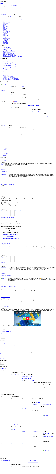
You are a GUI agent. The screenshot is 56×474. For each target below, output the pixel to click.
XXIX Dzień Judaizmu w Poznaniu (9, 54)
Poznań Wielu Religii (6, 348)
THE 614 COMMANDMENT (45, 404)
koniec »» (36, 350)
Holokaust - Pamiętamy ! (7, 52)
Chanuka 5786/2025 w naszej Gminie (9, 55)
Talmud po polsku (6, 61)
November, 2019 (5, 144)
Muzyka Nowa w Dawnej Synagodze (7, 184)
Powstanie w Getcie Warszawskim (9, 48)
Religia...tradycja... (6, 26)
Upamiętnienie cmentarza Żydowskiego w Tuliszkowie (12, 56)
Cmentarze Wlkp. (6, 32)
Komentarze (5, 33)
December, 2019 (5, 143)
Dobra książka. (5, 39)
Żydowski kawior (6, 69)
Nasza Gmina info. (22, 19)
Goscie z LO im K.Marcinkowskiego (9, 47)
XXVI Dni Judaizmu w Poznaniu (6, 328)
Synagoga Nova (5, 35)
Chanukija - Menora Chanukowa (8, 63)
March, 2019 (5, 149)
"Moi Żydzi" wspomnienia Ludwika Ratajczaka (11, 79)
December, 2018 (5, 151)
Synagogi (4, 34)
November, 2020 (5, 138)
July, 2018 (4, 155)
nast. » (33, 350)
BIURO (1, 3)
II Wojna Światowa (6, 68)
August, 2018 (5, 154)
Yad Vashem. (5, 30)
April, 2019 (5, 148)
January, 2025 (22, 136)
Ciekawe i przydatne (6, 38)
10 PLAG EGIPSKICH (7, 65)
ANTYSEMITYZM (6, 31)
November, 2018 (5, 152)
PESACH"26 (5, 49)
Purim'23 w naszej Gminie (5, 254)
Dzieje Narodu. (5, 20)
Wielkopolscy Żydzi (6, 22)
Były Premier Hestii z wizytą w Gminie (7, 160)
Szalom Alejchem (6, 70)
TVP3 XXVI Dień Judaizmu (6, 306)
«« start (19, 350)
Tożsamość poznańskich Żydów (8, 76)
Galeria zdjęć (5, 41)
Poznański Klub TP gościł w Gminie (9, 50)
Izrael (4, 25)
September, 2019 (5, 146)
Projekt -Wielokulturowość (5, 297)
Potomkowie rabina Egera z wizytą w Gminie (8, 286)
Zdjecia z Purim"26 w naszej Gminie (9, 51)
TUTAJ (15, 101)
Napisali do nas (5, 43)
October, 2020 (5, 139)
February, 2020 (5, 141)
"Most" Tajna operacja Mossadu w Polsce (10, 71)
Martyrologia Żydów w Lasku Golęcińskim (10, 78)
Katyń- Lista (5, 28)
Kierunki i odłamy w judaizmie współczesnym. (11, 64)
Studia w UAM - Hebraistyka (6, 275)
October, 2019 (5, 145)
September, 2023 (23, 137)
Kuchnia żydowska (6, 40)
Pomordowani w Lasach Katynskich (9, 77)
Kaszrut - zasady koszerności (8, 62)
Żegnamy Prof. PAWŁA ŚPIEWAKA (7, 217)
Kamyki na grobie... (6, 60)
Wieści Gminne (5, 21)
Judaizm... (4, 27)
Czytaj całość (3, 169)
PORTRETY (5, 36)
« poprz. (22, 350)
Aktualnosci (21, 18)
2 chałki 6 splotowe (6, 72)
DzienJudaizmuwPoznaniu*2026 (8, 53)
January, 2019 (5, 150)
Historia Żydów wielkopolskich (8, 74)
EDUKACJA (5, 37)
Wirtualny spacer (46, 433)
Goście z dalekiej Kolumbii (5, 243)
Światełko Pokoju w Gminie (7, 342)
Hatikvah (4, 24)
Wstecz (1, 353)
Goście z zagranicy (4, 171)
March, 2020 (5, 140)
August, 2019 (5, 147)
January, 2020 (5, 142)
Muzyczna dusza (5, 42)
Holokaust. (4, 29)
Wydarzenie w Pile (4, 264)
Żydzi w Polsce (5, 23)
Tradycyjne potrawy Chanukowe (8, 67)
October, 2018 (5, 153)
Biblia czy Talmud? (6, 75)
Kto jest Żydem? (5, 73)
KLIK (23, 86)
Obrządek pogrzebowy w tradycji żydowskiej (10, 66)
